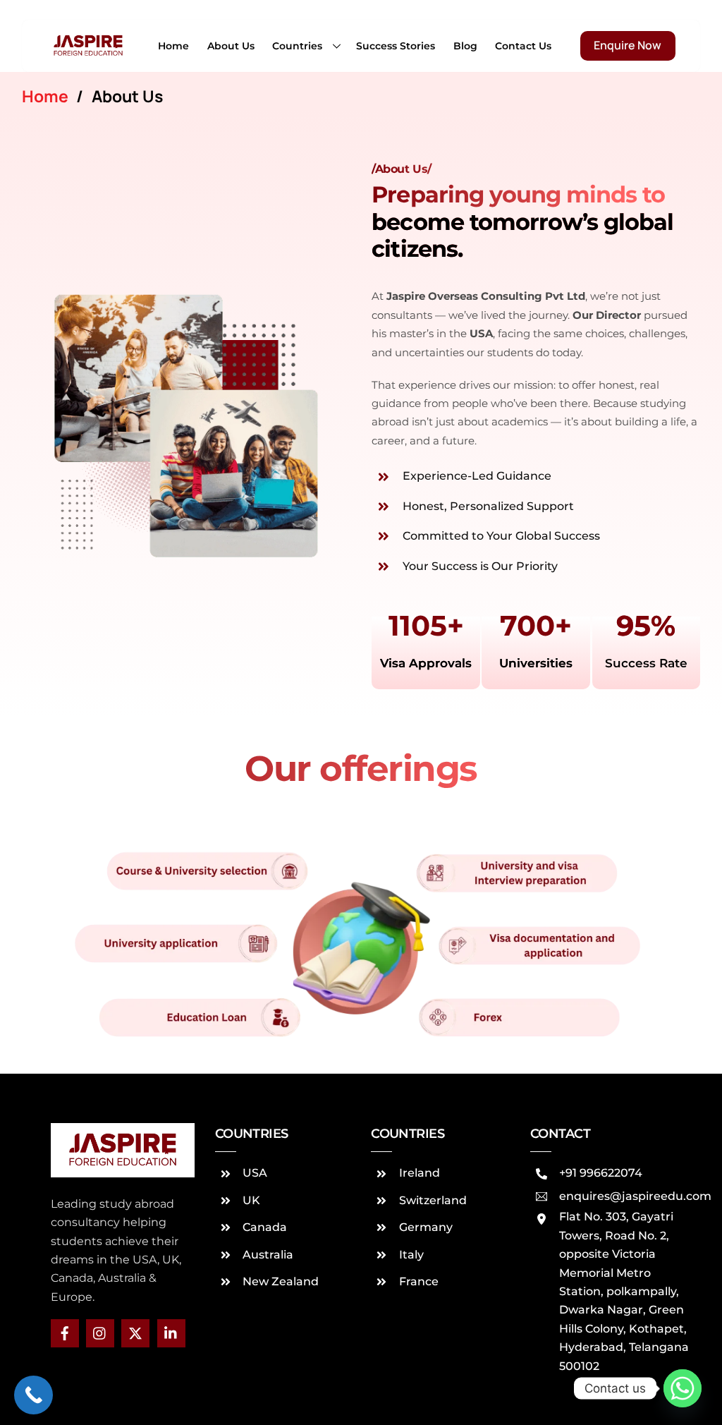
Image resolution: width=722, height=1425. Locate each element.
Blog (465, 46)
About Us (231, 46)
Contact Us (523, 46)
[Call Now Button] (33, 1395)
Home (173, 46)
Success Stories (395, 46)
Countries (297, 46)
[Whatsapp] (682, 1388)
